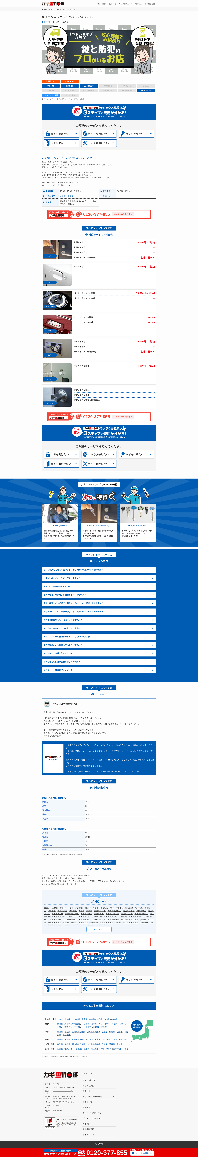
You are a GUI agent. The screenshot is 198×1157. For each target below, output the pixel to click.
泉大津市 (127, 923)
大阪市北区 (141, 911)
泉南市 (110, 923)
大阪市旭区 (99, 914)
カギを (60, 133)
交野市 (63, 908)
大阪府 (63, 196)
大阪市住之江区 (114, 911)
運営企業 (86, 1107)
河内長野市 (83, 923)
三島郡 (55, 908)
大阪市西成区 (136, 917)
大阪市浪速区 (59, 917)
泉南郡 (118, 923)
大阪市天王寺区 (72, 914)
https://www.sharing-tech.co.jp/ (63, 1091)
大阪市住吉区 (129, 911)
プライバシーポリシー (92, 1118)
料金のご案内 (88, 1086)
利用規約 (86, 1124)
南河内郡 (79, 908)
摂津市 (143, 920)
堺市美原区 (62, 911)
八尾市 (70, 908)
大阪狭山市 (97, 920)
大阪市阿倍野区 (70, 920)
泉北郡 (103, 923)
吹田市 (88, 908)
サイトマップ (88, 1135)
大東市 (81, 911)
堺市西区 (73, 911)
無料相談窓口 (88, 1129)
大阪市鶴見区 (84, 920)
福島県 (114, 1019)
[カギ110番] (53, 4)
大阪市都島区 (55, 920)
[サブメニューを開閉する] (113, 1096)
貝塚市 (76, 925)
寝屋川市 (125, 920)
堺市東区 (52, 911)
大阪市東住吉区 (112, 914)
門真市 (83, 925)
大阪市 (89, 911)
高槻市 (99, 925)
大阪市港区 (85, 917)
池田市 (74, 923)
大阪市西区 (124, 917)
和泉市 (95, 908)
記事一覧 (86, 1091)
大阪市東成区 (127, 914)
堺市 (112, 908)
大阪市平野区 (86, 914)
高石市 (106, 925)
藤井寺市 (52, 925)
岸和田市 (134, 920)
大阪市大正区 (57, 914)
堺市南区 (139, 908)
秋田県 (99, 1019)
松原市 (51, 923)
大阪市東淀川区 (141, 914)
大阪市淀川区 (73, 917)
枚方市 (58, 923)
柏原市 (66, 923)
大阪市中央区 (100, 911)
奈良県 (70, 196)
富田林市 (115, 920)
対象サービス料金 (61, 22)
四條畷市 (104, 908)
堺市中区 (120, 908)
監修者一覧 (88, 1102)
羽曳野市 (144, 923)
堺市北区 (129, 908)
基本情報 (46, 22)
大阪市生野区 (98, 917)
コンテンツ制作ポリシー (93, 1113)
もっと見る (98, 929)
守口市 (106, 920)
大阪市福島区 (111, 917)
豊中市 (60, 925)
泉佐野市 (94, 923)
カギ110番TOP (89, 1080)
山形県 (107, 1019)
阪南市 (91, 925)
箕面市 (135, 923)
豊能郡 (68, 925)
